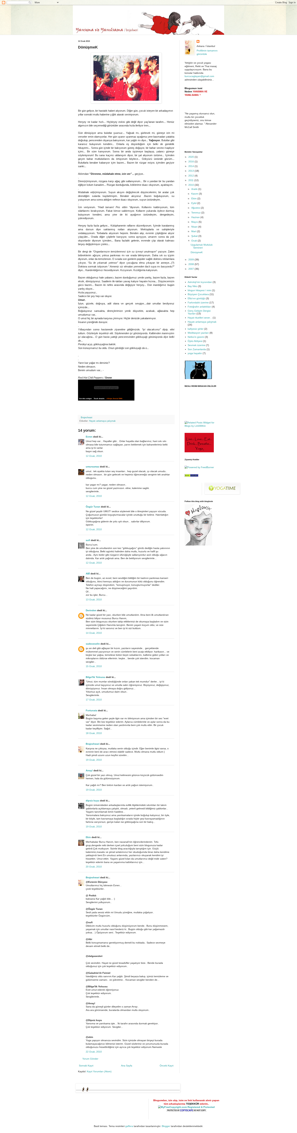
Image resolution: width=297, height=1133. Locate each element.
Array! (89, 770)
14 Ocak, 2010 (94, 633)
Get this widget (85, 399)
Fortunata (91, 710)
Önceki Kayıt (166, 1065)
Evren (89, 436)
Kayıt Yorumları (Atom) (99, 1071)
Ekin (88, 837)
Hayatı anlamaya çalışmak (102, 421)
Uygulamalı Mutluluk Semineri (202, 246)
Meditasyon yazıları (198, 332)
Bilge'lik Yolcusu (95, 677)
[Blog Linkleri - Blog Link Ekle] (191, 475)
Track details (99, 399)
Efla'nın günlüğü (196, 298)
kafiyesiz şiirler (196, 328)
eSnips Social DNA (114, 399)
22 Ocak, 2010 (94, 1051)
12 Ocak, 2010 (94, 456)
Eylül (194, 203)
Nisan (194, 226)
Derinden (91, 610)
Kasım (195, 193)
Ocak (194, 240)
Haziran (195, 217)
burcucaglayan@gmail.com (199, 76)
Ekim (194, 198)
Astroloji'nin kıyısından (200, 282)
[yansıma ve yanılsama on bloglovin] (198, 544)
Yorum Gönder (90, 1058)
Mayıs (195, 221)
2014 (191, 166)
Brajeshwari (93, 743)
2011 (191, 180)
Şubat (194, 236)
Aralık (194, 189)
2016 (191, 161)
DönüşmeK (197, 252)
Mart (194, 231)
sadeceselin (93, 643)
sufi (88, 540)
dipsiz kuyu (92, 800)
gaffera (129, 1126)
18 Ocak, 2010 (94, 733)
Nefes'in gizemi (196, 337)
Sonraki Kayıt (86, 1065)
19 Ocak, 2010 (94, 759)
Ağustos (196, 207)
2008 (191, 264)
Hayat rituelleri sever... (200, 317)
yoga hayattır (195, 353)
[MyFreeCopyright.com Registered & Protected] (186, 1107)
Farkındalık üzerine (198, 302)
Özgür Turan (93, 506)
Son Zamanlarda (197, 349)
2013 (191, 170)
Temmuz (196, 212)
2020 (191, 156)
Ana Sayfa (126, 1065)
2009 (191, 259)
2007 (191, 268)
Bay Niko (192, 286)
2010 (191, 185)
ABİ (88, 573)
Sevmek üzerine (196, 345)
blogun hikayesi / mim (199, 290)
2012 (191, 175)
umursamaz (92, 466)
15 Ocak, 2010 (94, 666)
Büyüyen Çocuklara (198, 294)
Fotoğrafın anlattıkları (199, 306)
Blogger (166, 1126)
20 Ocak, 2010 (94, 866)
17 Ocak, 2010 (94, 699)
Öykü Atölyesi (195, 341)
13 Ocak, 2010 (94, 599)
